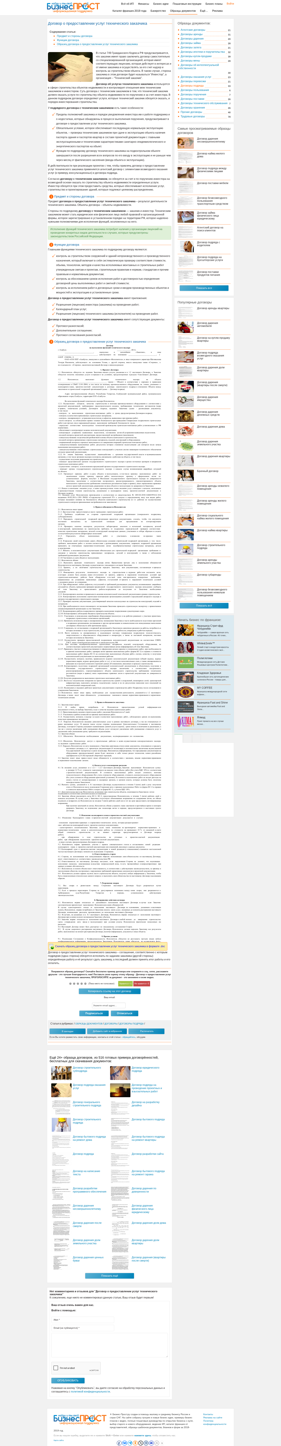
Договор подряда (83, 1154)
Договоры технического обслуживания (204, 103)
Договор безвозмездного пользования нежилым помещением (212, 592)
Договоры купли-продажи (196, 56)
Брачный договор (207, 471)
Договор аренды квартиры (213, 308)
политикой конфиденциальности (90, 1391)
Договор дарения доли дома (149, 1222)
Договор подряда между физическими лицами (212, 170)
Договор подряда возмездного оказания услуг (210, 355)
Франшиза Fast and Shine (212, 702)
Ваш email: (109, 997)
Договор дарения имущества (207, 398)
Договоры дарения (192, 38)
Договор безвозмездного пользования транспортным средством (212, 201)
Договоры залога (191, 47)
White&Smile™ (206, 643)
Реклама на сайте (212, 1417)
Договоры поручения (193, 94)
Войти (229, 3)
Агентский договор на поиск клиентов (210, 229)
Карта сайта (59, 1440)
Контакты (208, 1414)
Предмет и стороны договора (74, 36)
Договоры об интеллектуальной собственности (198, 67)
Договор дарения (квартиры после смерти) (212, 384)
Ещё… (204, 10)
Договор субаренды (209, 574)
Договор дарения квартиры (213, 456)
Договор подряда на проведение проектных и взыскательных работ (147, 1088)
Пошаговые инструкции (187, 3)
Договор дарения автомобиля (207, 324)
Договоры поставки (192, 98)
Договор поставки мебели (212, 183)
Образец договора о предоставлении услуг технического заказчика (97, 44)
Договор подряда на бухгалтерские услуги (210, 258)
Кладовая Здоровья (209, 673)
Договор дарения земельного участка (209, 443)
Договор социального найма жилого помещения (213, 517)
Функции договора (67, 40)
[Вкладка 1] (178, 738)
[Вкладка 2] (187, 738)
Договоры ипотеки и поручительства (203, 51)
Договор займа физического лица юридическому (208, 215)
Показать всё (204, 605)
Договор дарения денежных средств (208, 413)
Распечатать (147, 1031)
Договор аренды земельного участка (209, 561)
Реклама (217, 10)
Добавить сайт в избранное (107, 1031)
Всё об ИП (127, 3)
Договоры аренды (192, 34)
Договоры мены (190, 60)
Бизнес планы (214, 3)
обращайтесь (128, 1037)
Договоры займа (191, 43)
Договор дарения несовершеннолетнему (211, 140)
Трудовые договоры (193, 116)
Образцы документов (183, 10)
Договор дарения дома (211, 426)
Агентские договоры (193, 29)
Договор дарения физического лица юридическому (143, 1209)
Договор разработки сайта (148, 1154)
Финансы (143, 3)
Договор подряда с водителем (208, 244)
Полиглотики (205, 658)
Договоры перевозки (193, 81)
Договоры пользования (195, 90)
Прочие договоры (191, 112)
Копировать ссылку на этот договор (109, 991)
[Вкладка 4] (196, 738)
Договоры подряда (192, 85)
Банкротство (158, 10)
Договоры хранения (193, 107)
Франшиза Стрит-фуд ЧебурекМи (210, 627)
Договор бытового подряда (148, 1119)
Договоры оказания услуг (196, 76)
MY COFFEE (204, 687)
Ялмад (201, 717)
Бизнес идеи (160, 3)
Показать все (204, 288)
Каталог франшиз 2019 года (129, 10)
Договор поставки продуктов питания (208, 273)
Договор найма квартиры (212, 530)
